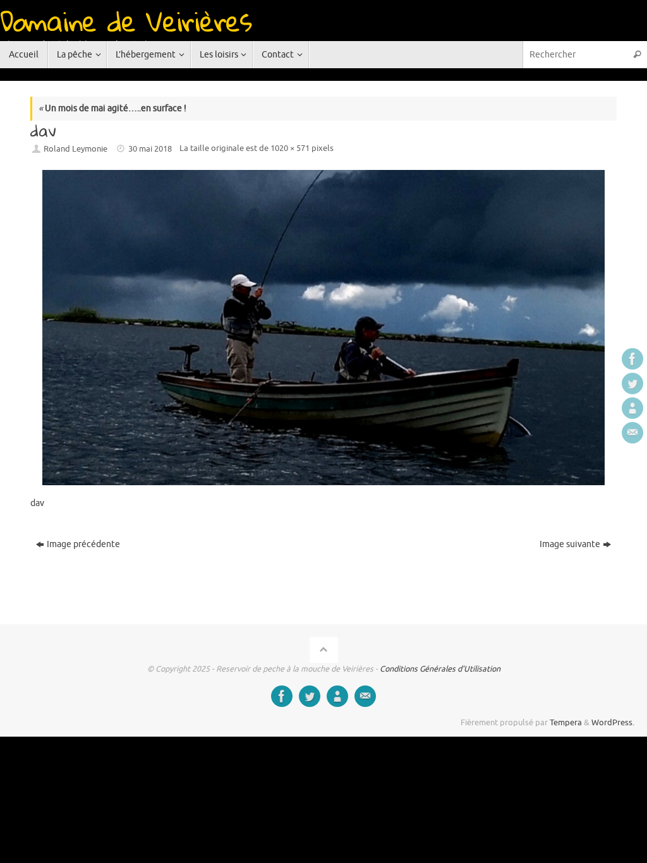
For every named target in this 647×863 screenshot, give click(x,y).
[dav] (323, 327)
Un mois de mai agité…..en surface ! (112, 108)
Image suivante (570, 544)
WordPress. (612, 723)
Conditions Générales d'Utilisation (440, 669)
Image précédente (83, 544)
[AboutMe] (632, 408)
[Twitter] (632, 383)
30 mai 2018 (150, 149)
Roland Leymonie (75, 149)
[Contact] (632, 433)
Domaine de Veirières (125, 20)
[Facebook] (632, 359)
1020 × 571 (290, 148)
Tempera (566, 723)
